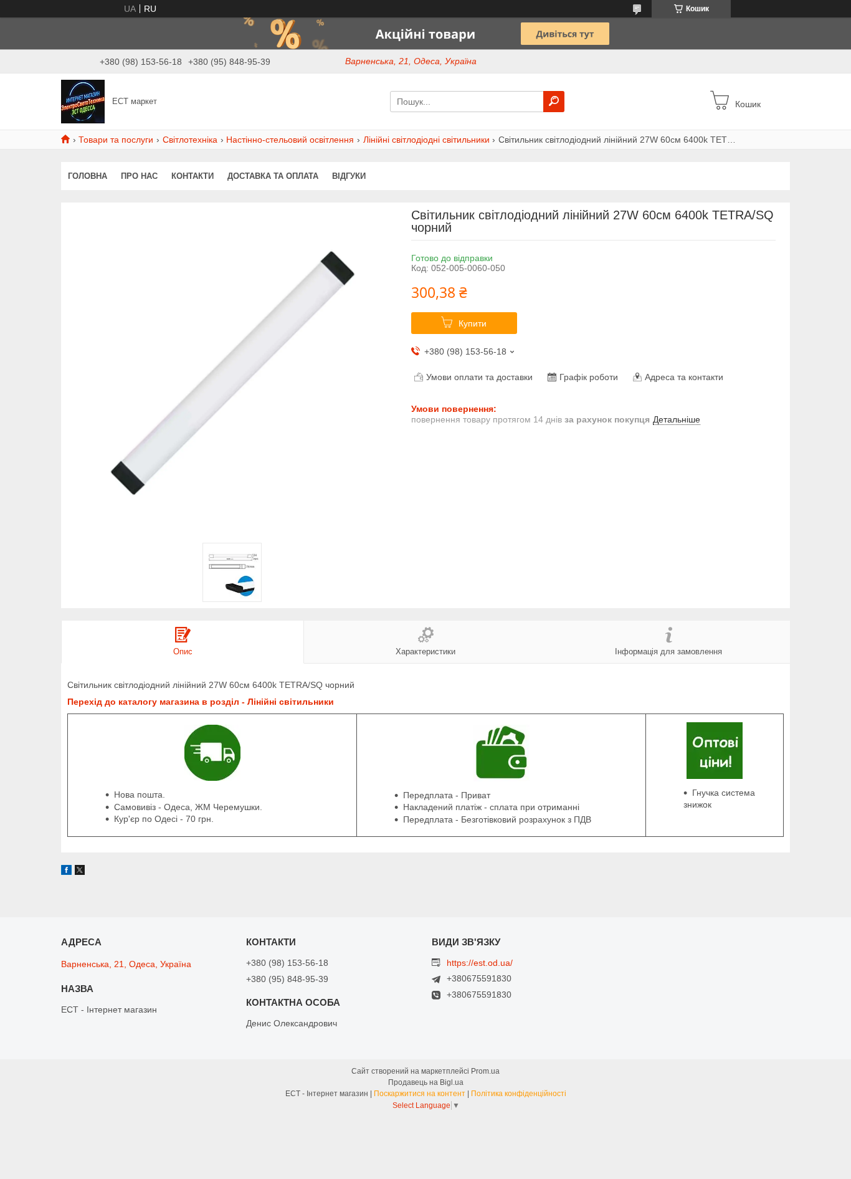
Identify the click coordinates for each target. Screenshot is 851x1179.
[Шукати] (553, 101)
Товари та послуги (115, 140)
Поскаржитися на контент (419, 1093)
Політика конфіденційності (518, 1093)
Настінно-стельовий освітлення (290, 140)
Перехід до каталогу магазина (133, 702)
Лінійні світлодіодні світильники (426, 140)
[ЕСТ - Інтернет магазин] (83, 101)
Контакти (192, 176)
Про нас (139, 176)
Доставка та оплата (272, 176)
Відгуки (349, 176)
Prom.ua (485, 1071)
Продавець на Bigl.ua (426, 1082)
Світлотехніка (190, 140)
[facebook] (66, 872)
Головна (87, 176)
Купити (473, 323)
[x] (80, 872)
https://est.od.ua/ (480, 963)
